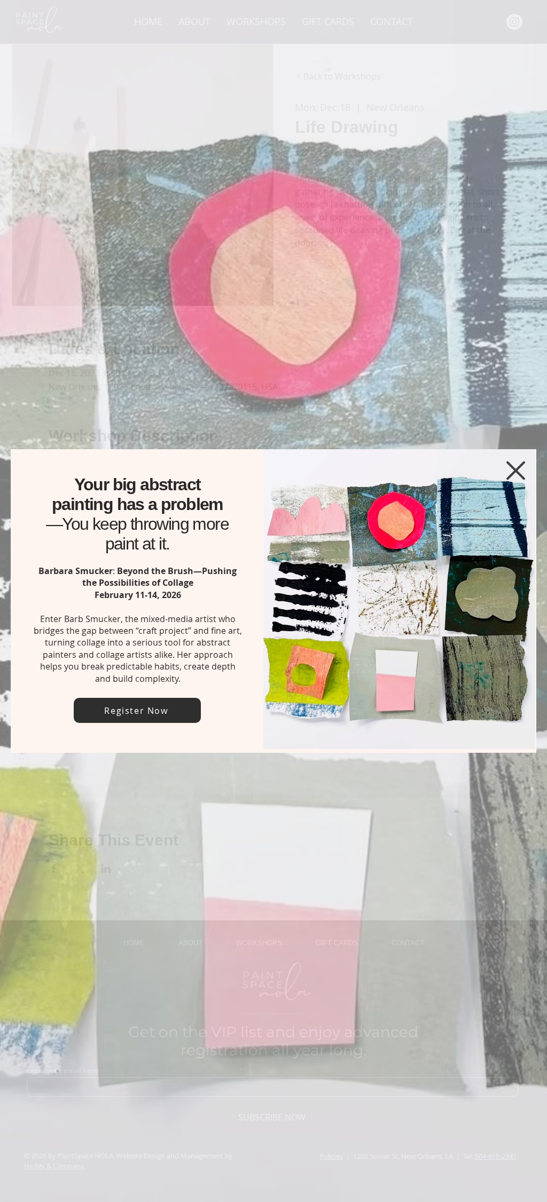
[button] (515, 470)
